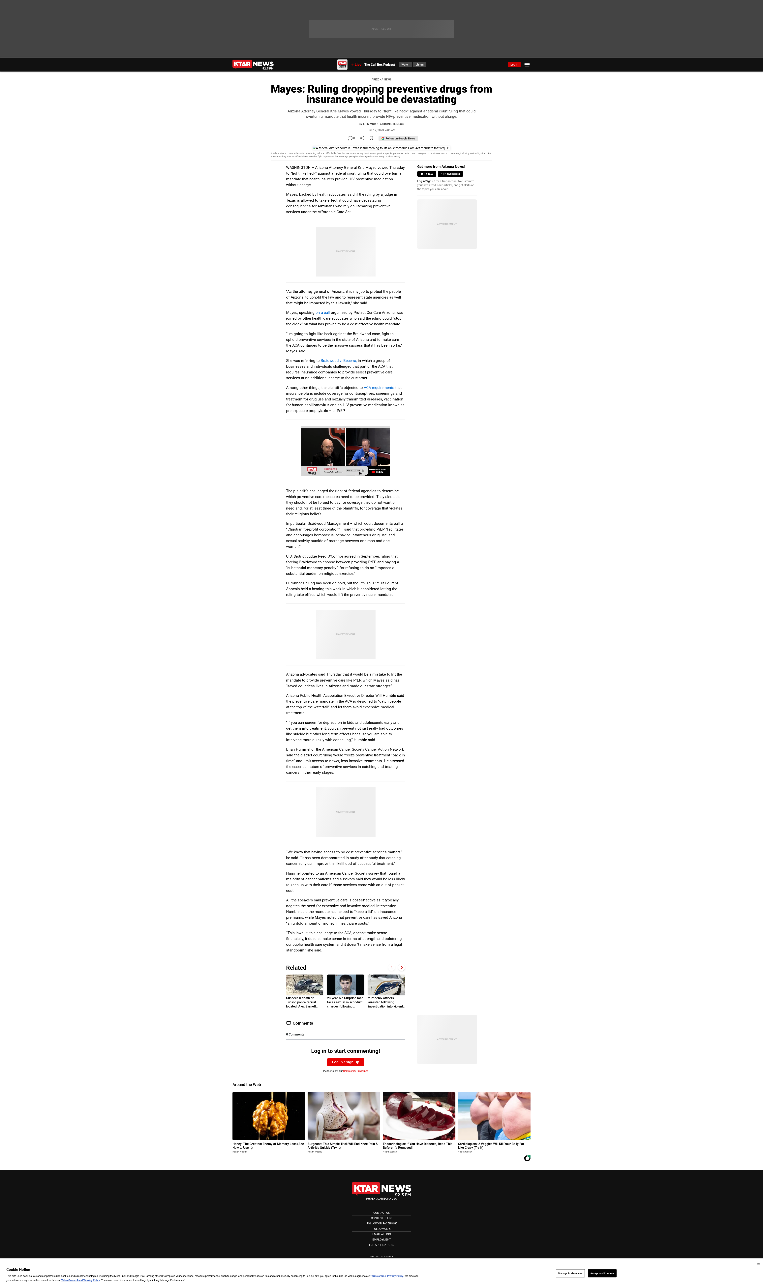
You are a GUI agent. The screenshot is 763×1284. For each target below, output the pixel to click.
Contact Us (381, 1212)
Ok (758, 1263)
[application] (345, 451)
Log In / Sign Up (345, 1062)
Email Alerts (381, 1234)
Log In (514, 64)
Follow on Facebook (381, 1223)
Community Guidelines (355, 1070)
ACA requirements (379, 387)
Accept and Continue (602, 1273)
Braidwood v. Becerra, (339, 360)
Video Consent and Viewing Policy (80, 1279)
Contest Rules (381, 1218)
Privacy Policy (395, 1276)
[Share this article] (362, 138)
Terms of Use (378, 1276)
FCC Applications (381, 1244)
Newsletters (452, 173)
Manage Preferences (570, 1273)
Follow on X (382, 1228)
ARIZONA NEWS (381, 79)
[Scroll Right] (401, 967)
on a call (323, 312)
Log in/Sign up (426, 181)
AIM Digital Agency (381, 1256)
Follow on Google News (400, 138)
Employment (381, 1239)
